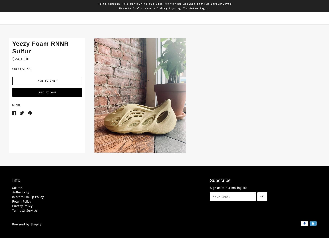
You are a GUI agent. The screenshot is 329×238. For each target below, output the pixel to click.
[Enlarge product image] (202, 95)
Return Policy (21, 201)
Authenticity (21, 192)
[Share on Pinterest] (30, 112)
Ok (262, 196)
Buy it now (47, 92)
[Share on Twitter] (22, 112)
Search (17, 188)
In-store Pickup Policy (28, 197)
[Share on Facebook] (14, 112)
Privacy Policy (22, 206)
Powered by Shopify (27, 224)
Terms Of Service (24, 210)
